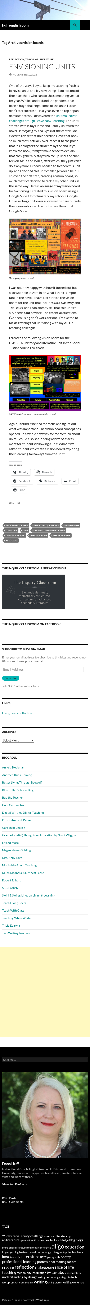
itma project (16, 1257)
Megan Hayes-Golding (16, 850)
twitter (52, 1272)
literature (30, 1256)
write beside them (24, 1282)
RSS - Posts (9, 1198)
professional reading (51, 1262)
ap (69, 1236)
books (5, 1247)
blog (72, 1240)
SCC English (10, 888)
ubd (25, 530)
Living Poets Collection (17, 713)
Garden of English (13, 827)
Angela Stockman (13, 767)
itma (5, 1257)
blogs (79, 1240)
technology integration (31, 1272)
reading (8, 1267)
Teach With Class (13, 910)
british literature (18, 1247)
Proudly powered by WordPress (31, 1299)
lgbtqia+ (11, 530)
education (74, 1246)
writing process (55, 1282)
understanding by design (49, 530)
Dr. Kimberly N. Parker (17, 820)
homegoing (71, 525)
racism (71, 1262)
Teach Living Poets (14, 903)
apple (23, 1240)
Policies (6, 1299)
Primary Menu (85, 25)
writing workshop (73, 1282)
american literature (55, 1236)
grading (14, 1252)
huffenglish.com (15, 25)
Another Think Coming (17, 775)
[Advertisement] (45, 992)
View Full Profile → (14, 1184)
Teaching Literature (39, 59)
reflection (24, 1267)
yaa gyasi (11, 540)
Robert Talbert (11, 880)
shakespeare (44, 1267)
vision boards (61, 535)
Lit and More (10, 842)
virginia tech (69, 1277)
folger (5, 1252)
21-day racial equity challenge (23, 1236)
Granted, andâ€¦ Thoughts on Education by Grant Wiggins (39, 835)
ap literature (10, 1240)
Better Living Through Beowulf (22, 782)
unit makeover (15, 535)
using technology (49, 1277)
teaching (9, 1272)
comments (32, 1247)
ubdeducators (73, 1272)
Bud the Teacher (12, 797)
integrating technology (67, 1252)
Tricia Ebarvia (11, 925)
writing (40, 1281)
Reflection (16, 59)
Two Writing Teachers (16, 933)
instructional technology (35, 1252)
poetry (66, 1257)
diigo (57, 1246)
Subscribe (10, 678)
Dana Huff (10, 1163)
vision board (38, 535)
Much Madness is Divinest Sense (23, 873)
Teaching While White (16, 918)
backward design (17, 525)
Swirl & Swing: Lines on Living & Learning (28, 895)
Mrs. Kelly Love (12, 857)
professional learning (19, 1261)
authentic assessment (38, 1240)
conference (44, 1247)
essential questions (46, 525)
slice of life (64, 1267)
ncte (43, 1257)
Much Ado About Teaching (19, 865)
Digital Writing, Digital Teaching (23, 812)
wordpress (8, 1282)
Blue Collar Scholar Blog (18, 790)
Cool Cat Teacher (13, 805)
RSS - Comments (12, 1202)
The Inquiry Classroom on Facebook (31, 624)
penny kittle (53, 1257)
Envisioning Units (42, 66)
